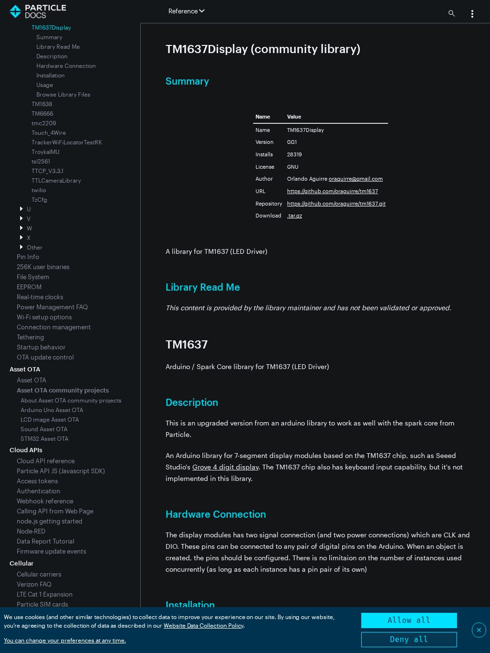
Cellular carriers (39, 574)
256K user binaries (43, 267)
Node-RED (31, 531)
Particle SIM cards (42, 604)
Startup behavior (41, 347)
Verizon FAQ (34, 584)
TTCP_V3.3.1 (48, 170)
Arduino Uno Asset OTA (52, 409)
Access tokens (37, 481)
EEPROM (29, 287)
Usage (44, 84)
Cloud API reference (46, 461)
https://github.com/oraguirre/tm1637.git (336, 203)
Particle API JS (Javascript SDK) (61, 471)
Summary (49, 36)
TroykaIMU (45, 151)
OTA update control (45, 357)
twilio (39, 189)
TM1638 (42, 103)
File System (33, 277)
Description (51, 56)
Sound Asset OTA (44, 428)
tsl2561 (41, 161)
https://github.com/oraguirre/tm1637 (332, 191)
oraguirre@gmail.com (356, 178)
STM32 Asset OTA (44, 438)
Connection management (54, 327)
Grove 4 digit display (225, 467)
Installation (50, 75)
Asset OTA (31, 380)
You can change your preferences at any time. (65, 640)
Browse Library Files (63, 94)
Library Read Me (58, 46)
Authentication (38, 491)
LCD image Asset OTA (50, 419)
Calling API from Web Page (55, 511)
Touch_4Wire (49, 132)
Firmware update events (51, 551)
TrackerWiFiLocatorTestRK (67, 142)
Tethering (30, 337)
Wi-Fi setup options (44, 317)
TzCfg (39, 199)
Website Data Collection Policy (204, 625)
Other (35, 247)
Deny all (409, 639)
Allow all (409, 620)
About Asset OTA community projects (71, 400)
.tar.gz (294, 215)
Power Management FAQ (52, 307)
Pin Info (28, 257)
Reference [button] (183, 11)
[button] (472, 15)
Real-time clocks (40, 297)
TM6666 (42, 113)
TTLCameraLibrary (56, 180)
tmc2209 (44, 123)
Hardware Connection (66, 65)
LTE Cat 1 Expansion (45, 594)
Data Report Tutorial (45, 541)
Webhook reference (45, 501)
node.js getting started (49, 521)
